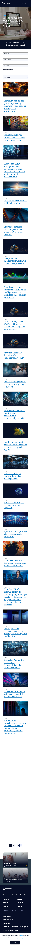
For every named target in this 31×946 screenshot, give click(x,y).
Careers (19, 906)
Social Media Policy (9, 920)
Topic (4, 63)
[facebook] (8, 894)
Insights (19, 899)
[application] (15, 939)
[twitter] (16, 894)
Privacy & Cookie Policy (10, 930)
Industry (5, 57)
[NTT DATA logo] (6, 3)
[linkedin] (4, 894)
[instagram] (25, 894)
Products (6, 906)
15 (18, 845)
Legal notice (7, 916)
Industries (6, 899)
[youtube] (20, 894)
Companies (6, 923)
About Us (20, 902)
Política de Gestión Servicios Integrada (15, 927)
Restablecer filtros (8, 69)
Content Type (6, 51)
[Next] (21, 845)
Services (5, 902)
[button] (23, 3)
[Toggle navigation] (29, 3)
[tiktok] (12, 894)
